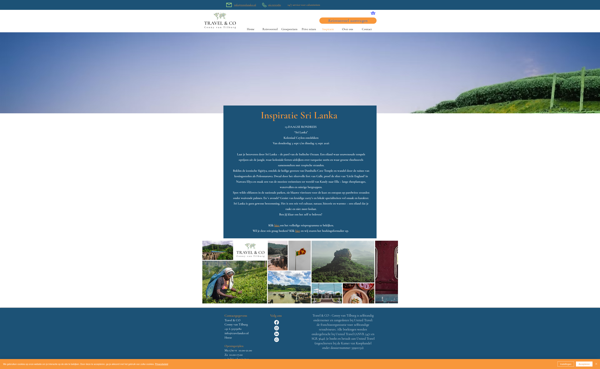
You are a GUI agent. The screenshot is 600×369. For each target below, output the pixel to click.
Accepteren (584, 364)
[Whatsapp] (276, 339)
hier (297, 231)
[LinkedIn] (276, 334)
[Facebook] (276, 322)
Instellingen (565, 364)
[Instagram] (276, 328)
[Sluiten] (596, 364)
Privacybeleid (161, 364)
